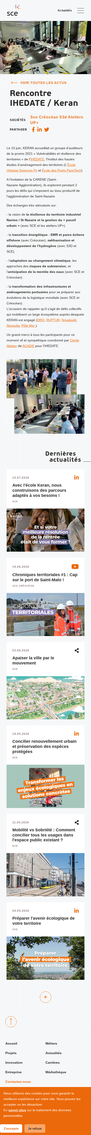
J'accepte (11, 1128)
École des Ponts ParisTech (61, 170)
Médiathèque (56, 1072)
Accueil (11, 1043)
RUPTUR (53, 320)
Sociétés (18, 120)
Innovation (14, 1062)
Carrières (53, 1062)
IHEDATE (37, 159)
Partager (18, 129)
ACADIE (28, 346)
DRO (40, 320)
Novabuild (69, 320)
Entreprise (13, 1072)
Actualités (54, 1053)
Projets (11, 1053)
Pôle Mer (28, 325)
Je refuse (35, 1128)
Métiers (51, 1043)
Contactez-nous (18, 1081)
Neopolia (13, 325)
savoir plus (17, 1110)
